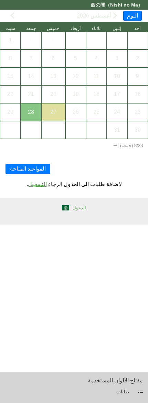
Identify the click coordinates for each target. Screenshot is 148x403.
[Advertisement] (74, 298)
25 (96, 112)
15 (10, 76)
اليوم (132, 16)
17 (117, 94)
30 (53, 40)
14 (31, 76)
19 (76, 94)
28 (96, 40)
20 (53, 94)
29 (76, 40)
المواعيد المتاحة (28, 169)
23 (138, 112)
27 (117, 40)
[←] (115, 15)
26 (138, 40)
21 (31, 94)
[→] (12, 15)
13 (53, 76)
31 (31, 40)
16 (138, 94)
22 (10, 94)
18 (96, 94)
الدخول (79, 207)
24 (117, 112)
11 (96, 76)
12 (76, 76)
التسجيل (37, 184)
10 (117, 76)
